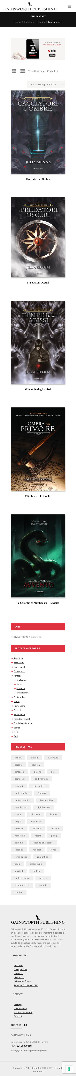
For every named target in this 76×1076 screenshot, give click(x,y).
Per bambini (19, 714)
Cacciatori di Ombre (38, 179)
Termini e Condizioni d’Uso (26, 985)
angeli (34, 757)
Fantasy (41, 21)
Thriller (17, 732)
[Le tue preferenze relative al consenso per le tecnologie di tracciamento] (69, 1069)
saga (17, 863)
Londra (53, 814)
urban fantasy (22, 885)
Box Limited (19, 667)
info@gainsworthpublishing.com (29, 1050)
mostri (38, 835)
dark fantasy (41, 778)
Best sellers (19, 662)
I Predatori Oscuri (38, 282)
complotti (20, 778)
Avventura (18, 658)
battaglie (19, 771)
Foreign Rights (20, 969)
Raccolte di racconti (22, 719)
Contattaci (18, 973)
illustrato (36, 814)
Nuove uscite (19, 706)
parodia (19, 842)
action (18, 757)
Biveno (37, 771)
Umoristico (21, 688)
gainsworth (20, 955)
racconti (19, 849)
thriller (36, 871)
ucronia (43, 878)
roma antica (21, 856)
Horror (19, 684)
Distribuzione (20, 1008)
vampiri (43, 885)
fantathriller (46, 800)
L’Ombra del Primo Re (38, 496)
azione (18, 764)
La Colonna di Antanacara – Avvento (38, 602)
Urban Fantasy (22, 693)
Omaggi (17, 710)
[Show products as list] (23, 71)
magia (18, 821)
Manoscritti (19, 977)
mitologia (20, 835)
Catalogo (29, 21)
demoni (19, 786)
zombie (19, 892)
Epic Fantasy (21, 680)
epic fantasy (39, 786)
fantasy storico (22, 800)
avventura (53, 757)
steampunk (36, 863)
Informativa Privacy (22, 981)
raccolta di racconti (43, 842)
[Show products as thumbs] (14, 71)
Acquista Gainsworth (23, 1012)
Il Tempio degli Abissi (38, 389)
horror (18, 814)
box (53, 771)
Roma (53, 849)
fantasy (42, 793)
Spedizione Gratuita (23, 723)
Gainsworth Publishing (25, 1067)
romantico (42, 856)
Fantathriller (19, 697)
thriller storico (22, 878)
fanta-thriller (21, 793)
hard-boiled (21, 807)
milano (37, 828)
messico (19, 828)
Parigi (54, 835)
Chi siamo (18, 965)
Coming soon (19, 671)
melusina (36, 821)
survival (19, 871)
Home (18, 21)
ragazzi (37, 849)
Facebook (18, 1016)
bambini (36, 764)
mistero (55, 828)
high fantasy (43, 807)
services (18, 994)
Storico (17, 727)
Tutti (16, 736)
